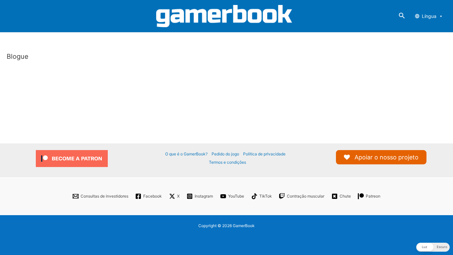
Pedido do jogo (225, 153)
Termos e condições (227, 162)
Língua (429, 16)
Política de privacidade (264, 153)
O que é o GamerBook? (186, 153)
